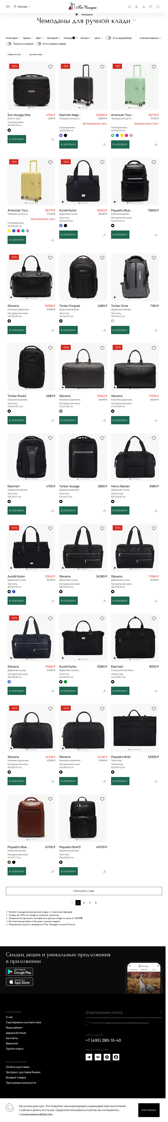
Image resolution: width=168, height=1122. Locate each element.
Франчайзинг (14, 1027)
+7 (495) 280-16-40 (103, 1040)
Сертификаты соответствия (23, 1022)
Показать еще (84, 890)
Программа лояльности (21, 1082)
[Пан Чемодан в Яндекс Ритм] (116, 1057)
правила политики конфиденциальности (127, 1022)
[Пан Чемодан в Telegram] (89, 1057)
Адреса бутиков (16, 1033)
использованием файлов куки (36, 1114)
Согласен (149, 1110)
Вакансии (12, 1043)
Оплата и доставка (17, 1067)
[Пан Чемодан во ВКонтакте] (98, 1057)
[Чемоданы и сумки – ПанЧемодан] (83, 6)
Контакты (12, 1038)
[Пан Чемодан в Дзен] (107, 1057)
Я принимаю (120, 1022)
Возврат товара (16, 1077)
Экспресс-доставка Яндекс (23, 1072)
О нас (9, 1017)
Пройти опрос (15, 1048)
